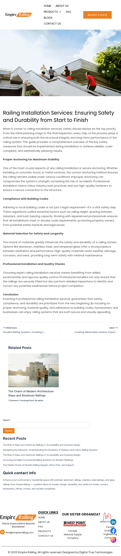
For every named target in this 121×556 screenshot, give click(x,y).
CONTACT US (52, 23)
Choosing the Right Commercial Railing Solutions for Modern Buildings (38, 460)
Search (6, 420)
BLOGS (48, 18)
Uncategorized (26, 400)
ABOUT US (62, 6)
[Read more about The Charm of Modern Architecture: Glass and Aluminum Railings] (33, 370)
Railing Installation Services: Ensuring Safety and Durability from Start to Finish (58, 116)
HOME (47, 6)
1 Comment (13, 400)
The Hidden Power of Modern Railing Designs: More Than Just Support (38, 465)
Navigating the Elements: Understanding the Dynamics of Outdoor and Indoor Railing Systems (50, 450)
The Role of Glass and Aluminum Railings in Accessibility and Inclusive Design (41, 445)
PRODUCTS (51, 12)
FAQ (68, 12)
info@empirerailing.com (19, 532)
